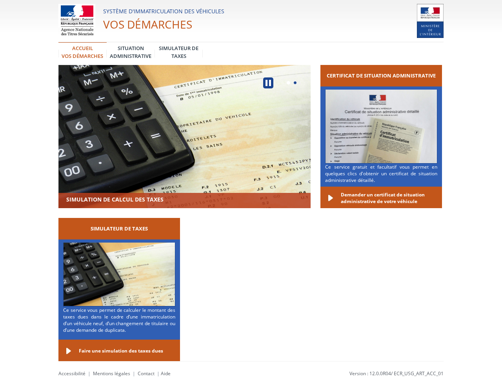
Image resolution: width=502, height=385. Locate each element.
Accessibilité (71, 373)
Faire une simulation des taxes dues (121, 350)
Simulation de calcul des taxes (115, 199)
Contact (146, 373)
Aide (166, 373)
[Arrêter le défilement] (268, 82)
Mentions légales (111, 373)
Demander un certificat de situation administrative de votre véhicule (383, 198)
